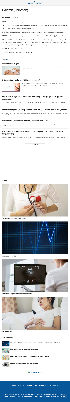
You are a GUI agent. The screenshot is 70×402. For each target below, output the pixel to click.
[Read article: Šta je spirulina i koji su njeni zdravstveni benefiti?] (5, 350)
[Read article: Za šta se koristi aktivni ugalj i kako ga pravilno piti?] (5, 364)
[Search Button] (67, 2)
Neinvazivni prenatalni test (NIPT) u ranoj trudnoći (21, 80)
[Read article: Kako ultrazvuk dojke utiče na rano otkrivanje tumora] (35, 275)
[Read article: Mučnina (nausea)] (35, 313)
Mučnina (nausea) (7, 331)
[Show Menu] (3, 2)
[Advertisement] (35, 162)
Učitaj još (35, 144)
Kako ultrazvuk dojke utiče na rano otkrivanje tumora (17, 293)
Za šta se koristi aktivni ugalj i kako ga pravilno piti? (24, 363)
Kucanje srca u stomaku (9, 256)
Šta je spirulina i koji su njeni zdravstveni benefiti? (24, 349)
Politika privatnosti (52, 385)
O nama (14, 385)
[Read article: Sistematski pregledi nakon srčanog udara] (35, 200)
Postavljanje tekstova (31, 385)
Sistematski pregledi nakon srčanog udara (14, 218)
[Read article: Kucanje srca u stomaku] (35, 237)
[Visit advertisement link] (35, 372)
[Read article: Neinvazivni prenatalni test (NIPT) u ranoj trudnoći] (11, 87)
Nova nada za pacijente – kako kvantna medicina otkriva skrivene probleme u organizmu (35, 342)
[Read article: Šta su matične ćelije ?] (11, 70)
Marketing (21, 385)
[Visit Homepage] (35, 3)
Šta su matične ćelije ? (10, 64)
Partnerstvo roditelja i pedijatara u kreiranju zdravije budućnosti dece (29, 356)
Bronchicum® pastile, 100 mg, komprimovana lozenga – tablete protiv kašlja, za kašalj (35, 110)
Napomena (42, 385)
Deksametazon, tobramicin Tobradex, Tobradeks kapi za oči (25, 121)
